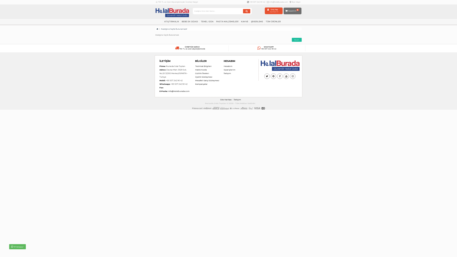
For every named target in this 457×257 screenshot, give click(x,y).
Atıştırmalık (171, 21)
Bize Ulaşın (296, 2)
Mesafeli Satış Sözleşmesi (207, 80)
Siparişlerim (229, 70)
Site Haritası (226, 100)
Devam (296, 40)
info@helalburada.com (279, 2)
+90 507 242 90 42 (257, 2)
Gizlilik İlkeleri (202, 73)
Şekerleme (257, 21)
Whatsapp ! (18, 247)
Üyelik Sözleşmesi (203, 77)
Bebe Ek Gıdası (190, 21)
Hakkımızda (201, 70)
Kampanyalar (201, 84)
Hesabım (228, 66)
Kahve (244, 21)
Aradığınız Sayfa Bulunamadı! (174, 29)
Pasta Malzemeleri (227, 21)
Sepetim (293, 10)
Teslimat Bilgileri (203, 66)
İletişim (227, 73)
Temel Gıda (207, 21)
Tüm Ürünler (273, 21)
